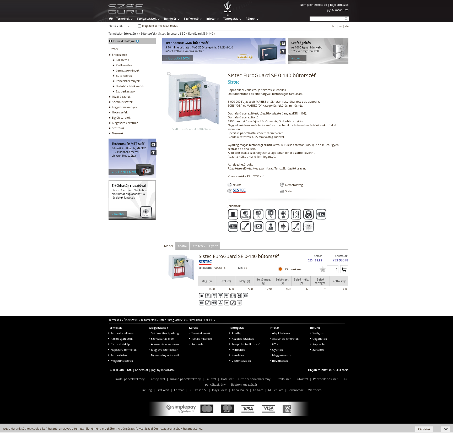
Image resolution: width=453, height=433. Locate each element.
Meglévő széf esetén (164, 350)
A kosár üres (340, 10)
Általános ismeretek (285, 339)
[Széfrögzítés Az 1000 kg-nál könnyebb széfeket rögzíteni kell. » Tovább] (318, 63)
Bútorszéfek (148, 33)
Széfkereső (191, 18)
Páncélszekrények (128, 81)
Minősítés (238, 350)
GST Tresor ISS (197, 390)
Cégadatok (319, 339)
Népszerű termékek (124, 350)
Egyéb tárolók (121, 117)
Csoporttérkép (120, 344)
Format (179, 390)
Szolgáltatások (147, 18)
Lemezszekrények (127, 70)
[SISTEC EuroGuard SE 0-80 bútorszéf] (169, 74)
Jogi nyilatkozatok (163, 370)
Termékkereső (200, 333)
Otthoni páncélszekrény (254, 379)
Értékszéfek (130, 33)
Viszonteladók (241, 361)
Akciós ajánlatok (122, 339)
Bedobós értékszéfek (130, 86)
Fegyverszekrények (124, 107)
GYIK (275, 344)
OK (446, 429)
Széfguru (318, 333)
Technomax (296, 390)
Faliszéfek (122, 60)
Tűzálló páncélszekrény (185, 379)
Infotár (211, 18)
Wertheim (314, 390)
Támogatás (230, 18)
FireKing (146, 390)
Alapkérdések (281, 333)
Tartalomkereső (201, 339)
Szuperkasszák (125, 91)
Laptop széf (157, 379)
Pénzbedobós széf (325, 379)
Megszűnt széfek (122, 361)
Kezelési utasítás (243, 339)
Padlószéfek (124, 65)
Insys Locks (219, 390)
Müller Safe (275, 390)
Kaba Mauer (240, 390)
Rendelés (170, 18)
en (340, 26)
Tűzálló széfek (121, 96)
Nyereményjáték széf (165, 355)
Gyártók (277, 350)
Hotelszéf (227, 379)
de (347, 26)
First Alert (163, 390)
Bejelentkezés (339, 5)
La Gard (258, 390)
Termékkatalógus (122, 333)
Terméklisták (119, 355)
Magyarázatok (281, 355)
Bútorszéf (301, 379)
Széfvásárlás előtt (162, 339)
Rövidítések (280, 361)
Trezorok (117, 133)
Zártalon (318, 350)
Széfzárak (118, 128)
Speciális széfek (122, 102)
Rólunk (250, 18)
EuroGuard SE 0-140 (200, 33)
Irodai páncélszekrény (130, 379)
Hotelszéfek (120, 112)
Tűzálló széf (283, 379)
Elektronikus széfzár (243, 384)
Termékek (123, 18)
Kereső (193, 328)
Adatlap (237, 333)
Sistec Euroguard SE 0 (171, 33)
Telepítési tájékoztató (246, 344)
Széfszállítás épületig (165, 333)
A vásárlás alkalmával (165, 344)
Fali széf (211, 379)
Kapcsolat (197, 344)
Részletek (424, 429)
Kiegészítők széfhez (125, 123)
